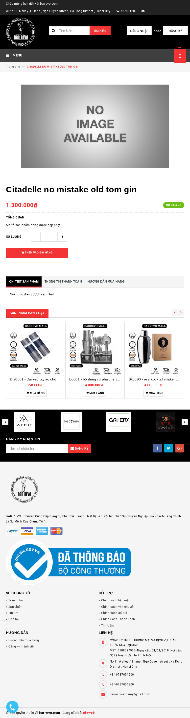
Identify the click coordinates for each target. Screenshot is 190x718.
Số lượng (14, 236)
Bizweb (89, 713)
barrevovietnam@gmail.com (130, 694)
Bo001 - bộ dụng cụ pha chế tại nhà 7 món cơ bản (50, 379)
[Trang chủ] (25, 32)
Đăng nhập (139, 31)
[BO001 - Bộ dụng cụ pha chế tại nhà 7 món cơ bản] (35, 349)
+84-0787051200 (122, 674)
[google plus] (179, 448)
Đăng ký (175, 31)
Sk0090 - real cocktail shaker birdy (96, 379)
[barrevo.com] (95, 491)
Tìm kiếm (100, 31)
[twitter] (168, 448)
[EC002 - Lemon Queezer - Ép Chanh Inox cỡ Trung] (154, 349)
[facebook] (157, 448)
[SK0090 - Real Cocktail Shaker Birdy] (95, 349)
